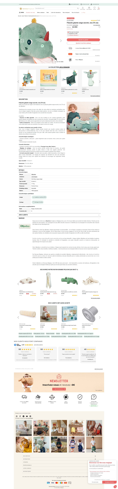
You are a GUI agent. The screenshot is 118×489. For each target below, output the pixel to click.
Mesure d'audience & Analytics (96, 475)
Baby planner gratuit (75, 4)
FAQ (58, 476)
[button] (115, 486)
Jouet (23, 15)
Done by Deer (64, 290)
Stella (89, 229)
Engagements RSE (95, 4)
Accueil (19, 15)
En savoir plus (95, 482)
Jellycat (21, 290)
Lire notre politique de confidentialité (96, 468)
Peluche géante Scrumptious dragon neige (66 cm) (92, 291)
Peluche (26, 15)
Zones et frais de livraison (45, 476)
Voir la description (96, 25)
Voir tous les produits (95, 298)
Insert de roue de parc (86, 325)
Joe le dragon (75, 25)
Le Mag (83, 12)
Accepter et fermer (109, 482)
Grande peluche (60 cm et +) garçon (85, 333)
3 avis (98, 20)
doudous (39, 238)
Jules (51, 231)
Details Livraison (96, 49)
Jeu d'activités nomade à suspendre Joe (27, 89)
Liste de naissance (56, 12)
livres (61, 238)
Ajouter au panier (83, 39)
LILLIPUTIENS (70, 20)
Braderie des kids (30, 12)
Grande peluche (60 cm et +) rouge (91, 336)
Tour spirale (42, 325)
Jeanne (40, 231)
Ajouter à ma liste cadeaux (83, 43)
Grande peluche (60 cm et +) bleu (42, 336)
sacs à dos (96, 256)
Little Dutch (42, 323)
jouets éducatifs (46, 238)
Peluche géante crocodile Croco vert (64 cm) (70, 291)
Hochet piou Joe (85, 89)
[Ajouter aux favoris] (99, 27)
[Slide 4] (24, 62)
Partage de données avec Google (96, 472)
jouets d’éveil (66, 221)
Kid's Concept (22, 323)
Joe (70, 229)
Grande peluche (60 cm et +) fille (69, 333)
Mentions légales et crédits (79, 476)
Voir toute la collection (95, 95)
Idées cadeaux (40, 12)
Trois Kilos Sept (43, 290)
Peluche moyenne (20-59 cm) (25, 333)
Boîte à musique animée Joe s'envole (47, 89)
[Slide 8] (28, 62)
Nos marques (66, 12)
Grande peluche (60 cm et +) (33, 15)
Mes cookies (59, 477)
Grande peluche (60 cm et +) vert (75, 336)
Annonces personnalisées (95, 476)
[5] (33, 295)
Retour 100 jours (30, 476)
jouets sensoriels (54, 238)
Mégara (62, 487)
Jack (75, 231)
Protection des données (71, 476)
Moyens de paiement (37, 476)
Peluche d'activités (50, 333)
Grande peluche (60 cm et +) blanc (58, 336)
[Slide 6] (26, 62)
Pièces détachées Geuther (87, 323)
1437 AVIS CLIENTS (38, 344)
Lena (62, 231)
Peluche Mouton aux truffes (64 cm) (26, 291)
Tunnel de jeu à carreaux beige (25, 325)
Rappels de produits (63, 476)
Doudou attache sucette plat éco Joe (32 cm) (70, 89)
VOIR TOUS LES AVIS (99, 369)
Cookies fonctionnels (94, 474)
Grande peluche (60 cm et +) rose (26, 336)
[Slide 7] (27, 62)
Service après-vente (53, 476)
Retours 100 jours (85, 4)
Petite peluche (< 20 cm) (39, 333)
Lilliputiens (21, 88)
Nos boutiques (75, 12)
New (48, 12)
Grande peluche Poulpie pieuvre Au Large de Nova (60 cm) (51, 291)
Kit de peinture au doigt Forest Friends (68, 325)
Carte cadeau (24, 476)
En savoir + (97, 55)
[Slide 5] (25, 62)
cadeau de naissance (47, 256)
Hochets (35, 238)
